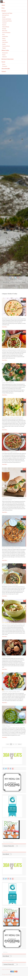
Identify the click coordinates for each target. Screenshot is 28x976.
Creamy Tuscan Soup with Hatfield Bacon (13, 349)
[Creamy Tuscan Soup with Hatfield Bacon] (14, 338)
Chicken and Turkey (7, 21)
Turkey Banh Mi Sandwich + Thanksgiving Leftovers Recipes (13, 499)
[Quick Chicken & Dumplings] (14, 573)
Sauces (3, 38)
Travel (3, 62)
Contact (4, 71)
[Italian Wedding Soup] (14, 372)
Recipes (4, 10)
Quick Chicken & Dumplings (10, 585)
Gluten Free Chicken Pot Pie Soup (11, 317)
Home (3, 2)
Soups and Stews (6, 46)
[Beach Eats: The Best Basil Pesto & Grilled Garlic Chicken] (14, 714)
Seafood (4, 40)
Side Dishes (5, 42)
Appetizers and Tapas (7, 13)
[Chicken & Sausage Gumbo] (14, 441)
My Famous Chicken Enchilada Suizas (12, 417)
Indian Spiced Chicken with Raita (11, 548)
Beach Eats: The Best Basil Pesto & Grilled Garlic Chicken (13, 725)
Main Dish (4, 30)
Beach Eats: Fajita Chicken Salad (11, 691)
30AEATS (14, 272)
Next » (19, 744)
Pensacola (4, 66)
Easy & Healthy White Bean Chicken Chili (13, 624)
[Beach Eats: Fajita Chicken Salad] (14, 681)
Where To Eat (5, 50)
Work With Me (6, 68)
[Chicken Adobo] (14, 647)
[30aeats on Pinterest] (16, 971)
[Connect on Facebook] (11, 971)
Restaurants (5, 52)
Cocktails (4, 22)
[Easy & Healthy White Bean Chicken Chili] (14, 610)
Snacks (4, 44)
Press (3, 8)
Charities (4, 56)
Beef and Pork (5, 15)
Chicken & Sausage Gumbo (9, 452)
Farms (3, 64)
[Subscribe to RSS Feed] (15, 971)
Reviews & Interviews (8, 59)
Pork (3, 34)
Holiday (4, 28)
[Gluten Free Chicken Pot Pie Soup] (14, 306)
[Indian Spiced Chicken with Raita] (14, 530)
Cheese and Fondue (6, 19)
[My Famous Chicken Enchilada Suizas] (14, 406)
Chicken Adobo (6, 656)
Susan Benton (23, 301)
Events (3, 54)
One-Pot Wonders (6, 32)
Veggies (4, 48)
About (3, 5)
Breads (3, 17)
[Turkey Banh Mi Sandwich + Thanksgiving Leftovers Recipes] (14, 482)
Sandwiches (5, 36)
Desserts (4, 24)
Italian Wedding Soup (8, 382)
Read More (4, 326)
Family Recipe (5, 26)
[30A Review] (11, 829)
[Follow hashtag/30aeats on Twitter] (13, 971)
